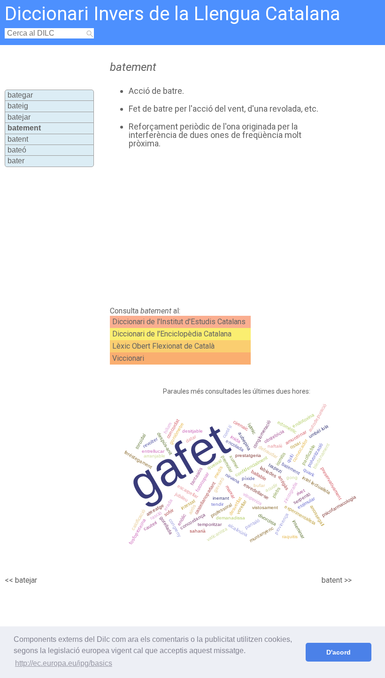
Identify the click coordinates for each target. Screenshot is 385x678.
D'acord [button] (338, 652)
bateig (18, 106)
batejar (19, 117)
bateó (17, 150)
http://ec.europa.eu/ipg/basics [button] (63, 663)
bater (16, 161)
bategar (20, 95)
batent (18, 139)
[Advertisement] (211, 227)
